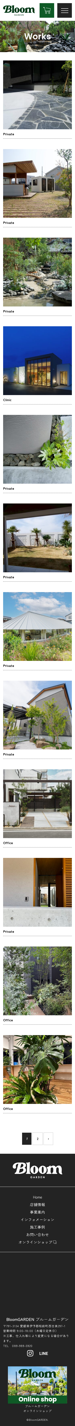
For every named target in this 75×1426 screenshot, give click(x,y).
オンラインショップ (35, 1242)
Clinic (7, 399)
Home (37, 1197)
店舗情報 (37, 1204)
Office (8, 842)
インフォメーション (37, 1219)
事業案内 (37, 1212)
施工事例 (37, 1227)
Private (8, 133)
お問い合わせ (37, 1234)
